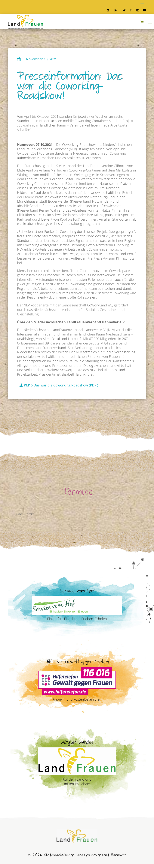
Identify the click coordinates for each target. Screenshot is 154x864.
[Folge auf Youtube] (144, 10)
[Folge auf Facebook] (131, 10)
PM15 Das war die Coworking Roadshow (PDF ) (61, 385)
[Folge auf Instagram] (137, 10)
